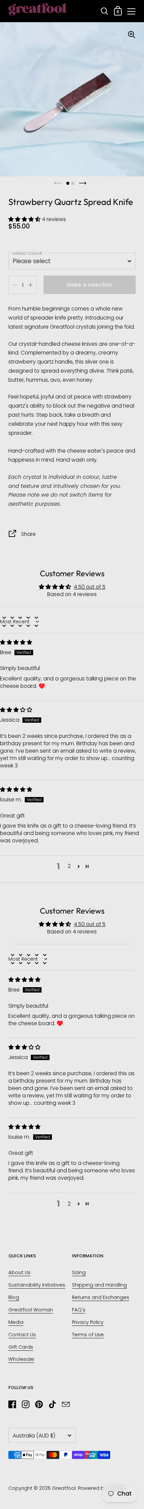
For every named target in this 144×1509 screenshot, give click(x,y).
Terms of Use (88, 1334)
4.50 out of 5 (89, 587)
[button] (25, 219)
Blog (13, 1297)
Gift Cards (20, 1347)
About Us (19, 1272)
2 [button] (69, 866)
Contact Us (22, 1334)
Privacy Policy (87, 1322)
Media (15, 1322)
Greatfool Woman (30, 1309)
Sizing (79, 1272)
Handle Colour (27, 253)
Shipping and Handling (99, 1285)
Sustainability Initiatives (36, 1285)
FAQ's (78, 1309)
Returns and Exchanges (100, 1297)
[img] (16, 642)
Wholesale (21, 1359)
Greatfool (64, 1488)
